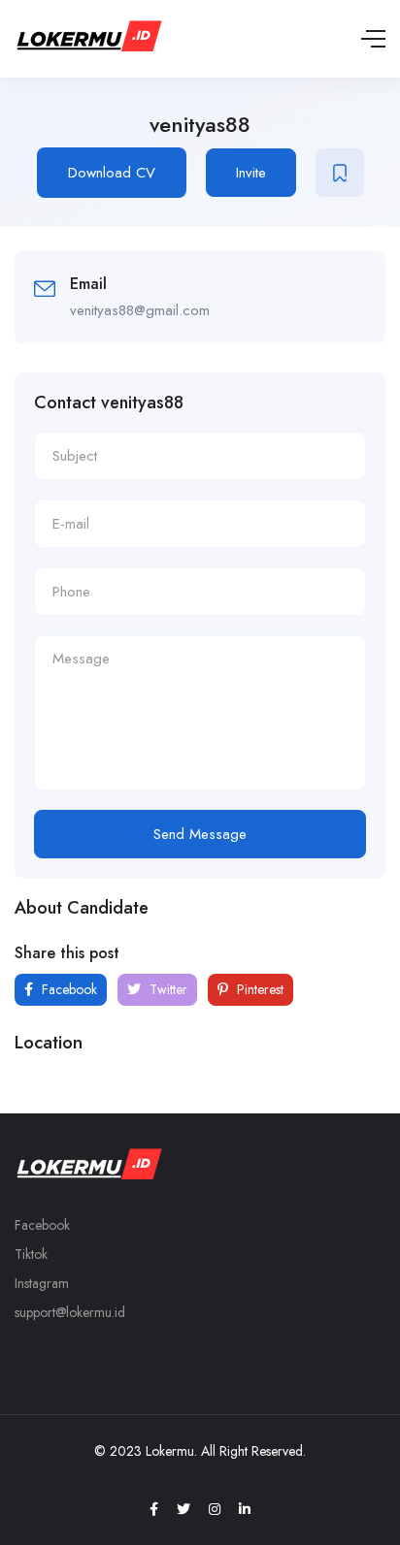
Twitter (166, 989)
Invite (251, 172)
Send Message (200, 834)
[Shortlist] (340, 172)
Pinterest (258, 989)
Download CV (111, 172)
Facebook (67, 989)
